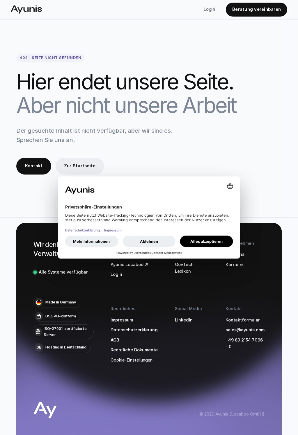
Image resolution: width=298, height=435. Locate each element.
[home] (26, 9)
